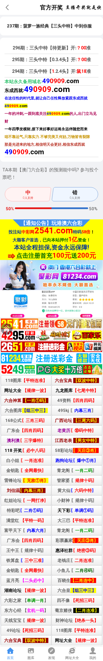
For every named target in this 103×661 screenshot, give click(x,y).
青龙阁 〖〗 (77, 470)
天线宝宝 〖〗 (26, 620)
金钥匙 (26, 470)
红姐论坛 (26, 500)
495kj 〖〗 (77, 410)
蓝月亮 (26, 580)
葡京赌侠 (77, 610)
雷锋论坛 (26, 480)
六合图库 (26, 410)
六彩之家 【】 (26, 600)
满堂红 (26, 520)
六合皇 (77, 590)
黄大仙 (77, 490)
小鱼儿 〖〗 (77, 570)
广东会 (26, 430)
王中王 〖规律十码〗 (26, 550)
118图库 (26, 380)
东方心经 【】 (26, 610)
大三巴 (77, 520)
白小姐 (26, 460)
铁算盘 (26, 560)
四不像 (77, 600)
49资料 (77, 400)
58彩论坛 (77, 450)
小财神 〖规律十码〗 (77, 500)
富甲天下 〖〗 (26, 530)
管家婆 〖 (77, 480)
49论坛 (26, 630)
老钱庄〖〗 (77, 560)
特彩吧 (26, 510)
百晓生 (77, 580)
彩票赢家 (77, 540)
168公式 (26, 420)
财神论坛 (77, 620)
